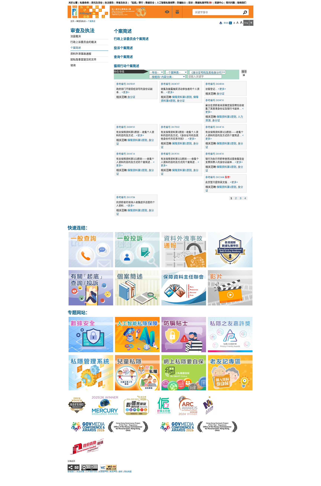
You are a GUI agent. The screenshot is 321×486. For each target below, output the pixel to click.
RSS (226, 23)
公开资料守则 (91, 472)
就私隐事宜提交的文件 (83, 59)
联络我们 (71, 472)
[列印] (220, 23)
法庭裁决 (75, 36)
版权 (120, 472)
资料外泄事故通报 (80, 53)
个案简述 (75, 47)
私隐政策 (80, 472)
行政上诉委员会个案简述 (131, 38)
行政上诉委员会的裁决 (83, 41)
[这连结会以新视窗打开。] (77, 405)
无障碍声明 (103, 472)
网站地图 (128, 472)
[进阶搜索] (177, 12)
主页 (72, 21)
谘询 (73, 65)
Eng (246, 23)
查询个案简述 (123, 56)
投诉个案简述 (123, 48)
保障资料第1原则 (182, 96)
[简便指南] (167, 12)
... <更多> (124, 92)
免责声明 (113, 472)
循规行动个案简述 (126, 66)
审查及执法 (81, 21)
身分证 (131, 96)
